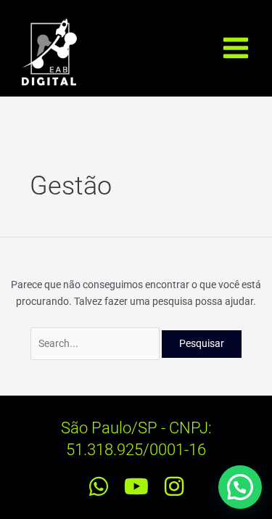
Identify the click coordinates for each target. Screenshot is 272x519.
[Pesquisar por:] (96, 343)
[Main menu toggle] (236, 48)
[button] (240, 487)
